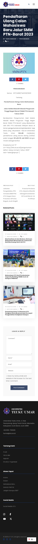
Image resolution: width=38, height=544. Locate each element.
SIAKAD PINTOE (8, 487)
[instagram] (10, 539)
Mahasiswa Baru (9, 484)
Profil (5, 452)
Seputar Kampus (12, 236)
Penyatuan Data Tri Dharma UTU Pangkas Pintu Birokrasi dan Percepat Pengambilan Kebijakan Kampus (18, 313)
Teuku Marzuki (11, 39)
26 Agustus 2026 (10, 306)
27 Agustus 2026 (10, 234)
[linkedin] (7, 539)
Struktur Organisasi (10, 462)
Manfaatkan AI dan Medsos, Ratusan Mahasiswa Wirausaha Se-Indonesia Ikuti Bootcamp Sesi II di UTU (18, 240)
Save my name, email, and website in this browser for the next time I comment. (19, 378)
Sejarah (6, 458)
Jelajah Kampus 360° (10, 490)
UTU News (24, 234)
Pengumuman (24, 39)
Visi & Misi (6, 455)
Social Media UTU (9, 506)
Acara (5, 477)
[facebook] (4, 539)
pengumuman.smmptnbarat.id (19, 128)
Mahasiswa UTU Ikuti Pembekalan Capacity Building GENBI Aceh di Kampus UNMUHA (17, 276)
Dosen (5, 481)
